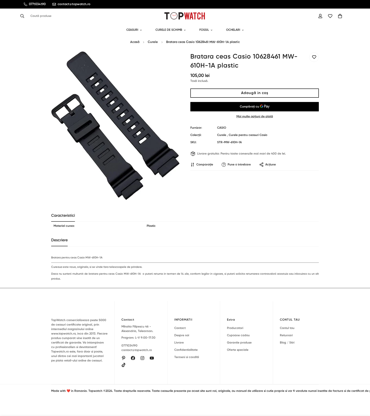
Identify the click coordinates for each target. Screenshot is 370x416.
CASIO (221, 127)
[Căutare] (23, 16)
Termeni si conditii (186, 357)
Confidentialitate (186, 349)
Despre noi (181, 335)
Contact (180, 328)
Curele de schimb (168, 29)
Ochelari (233, 29)
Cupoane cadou (238, 335)
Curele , (222, 135)
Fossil (204, 29)
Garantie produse (239, 342)
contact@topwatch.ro (136, 350)
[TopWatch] (185, 16)
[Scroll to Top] (362, 393)
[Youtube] (152, 358)
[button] (340, 16)
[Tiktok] (123, 365)
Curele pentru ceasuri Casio (248, 135)
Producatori (235, 328)
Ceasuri (132, 29)
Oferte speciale (237, 349)
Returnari (286, 335)
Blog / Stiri (287, 342)
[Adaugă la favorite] (314, 57)
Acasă (134, 42)
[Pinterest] (123, 358)
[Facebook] (133, 358)
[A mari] (170, 60)
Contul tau (287, 328)
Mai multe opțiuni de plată (254, 116)
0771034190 (129, 345)
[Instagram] (142, 358)
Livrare (179, 342)
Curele (153, 42)
